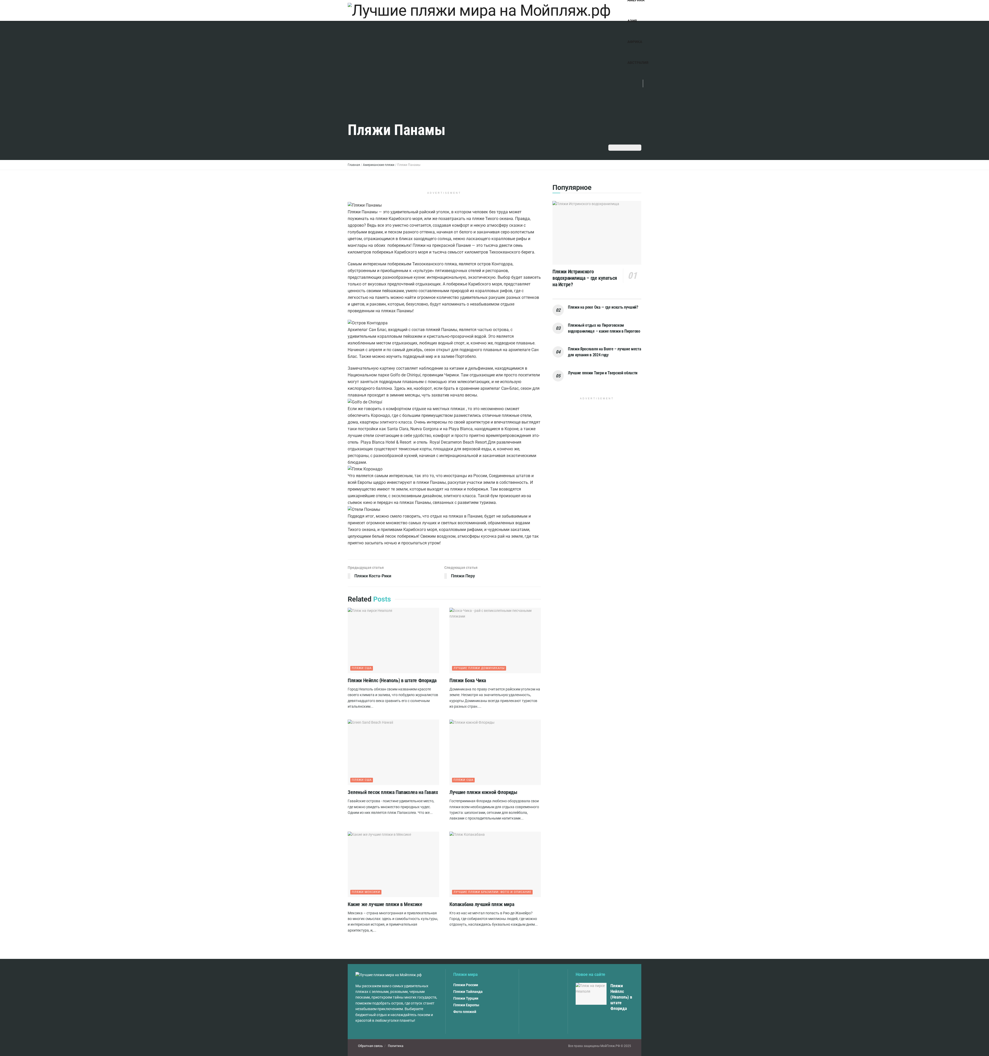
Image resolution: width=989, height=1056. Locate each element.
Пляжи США (362, 668)
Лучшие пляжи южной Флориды (483, 792)
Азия (632, 21)
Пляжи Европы (466, 1005)
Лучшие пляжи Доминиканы (479, 668)
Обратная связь (370, 1046)
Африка (634, 42)
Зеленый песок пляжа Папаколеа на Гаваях (393, 792)
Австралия (637, 63)
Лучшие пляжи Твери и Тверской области (602, 372)
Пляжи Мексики (366, 892)
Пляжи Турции (465, 998)
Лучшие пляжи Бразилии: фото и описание (492, 892)
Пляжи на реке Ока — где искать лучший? (603, 307)
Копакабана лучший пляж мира (481, 904)
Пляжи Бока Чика (467, 680)
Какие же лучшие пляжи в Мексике (385, 904)
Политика (395, 1046)
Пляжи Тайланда (468, 992)
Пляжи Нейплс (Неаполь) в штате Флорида (392, 680)
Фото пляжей (464, 1012)
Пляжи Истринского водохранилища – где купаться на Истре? (584, 278)
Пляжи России (465, 985)
